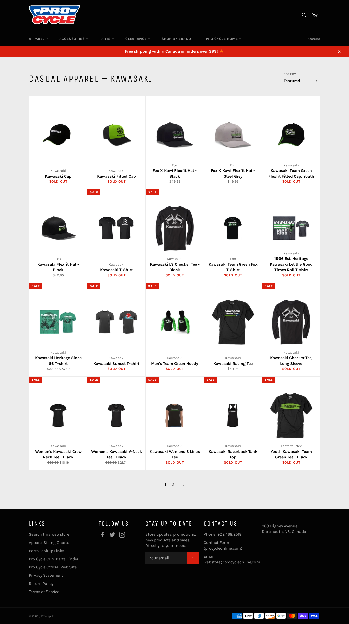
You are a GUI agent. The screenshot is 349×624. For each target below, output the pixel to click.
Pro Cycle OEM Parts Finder (53, 558)
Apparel (37, 39)
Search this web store (49, 534)
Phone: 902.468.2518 (223, 534)
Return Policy (41, 583)
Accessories (72, 39)
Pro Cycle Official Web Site (53, 567)
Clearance (136, 39)
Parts (105, 39)
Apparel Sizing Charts (49, 542)
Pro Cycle (48, 616)
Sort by (290, 74)
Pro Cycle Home (222, 39)
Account (314, 39)
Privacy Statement (46, 575)
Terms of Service (44, 591)
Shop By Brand (176, 39)
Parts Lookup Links (46, 550)
